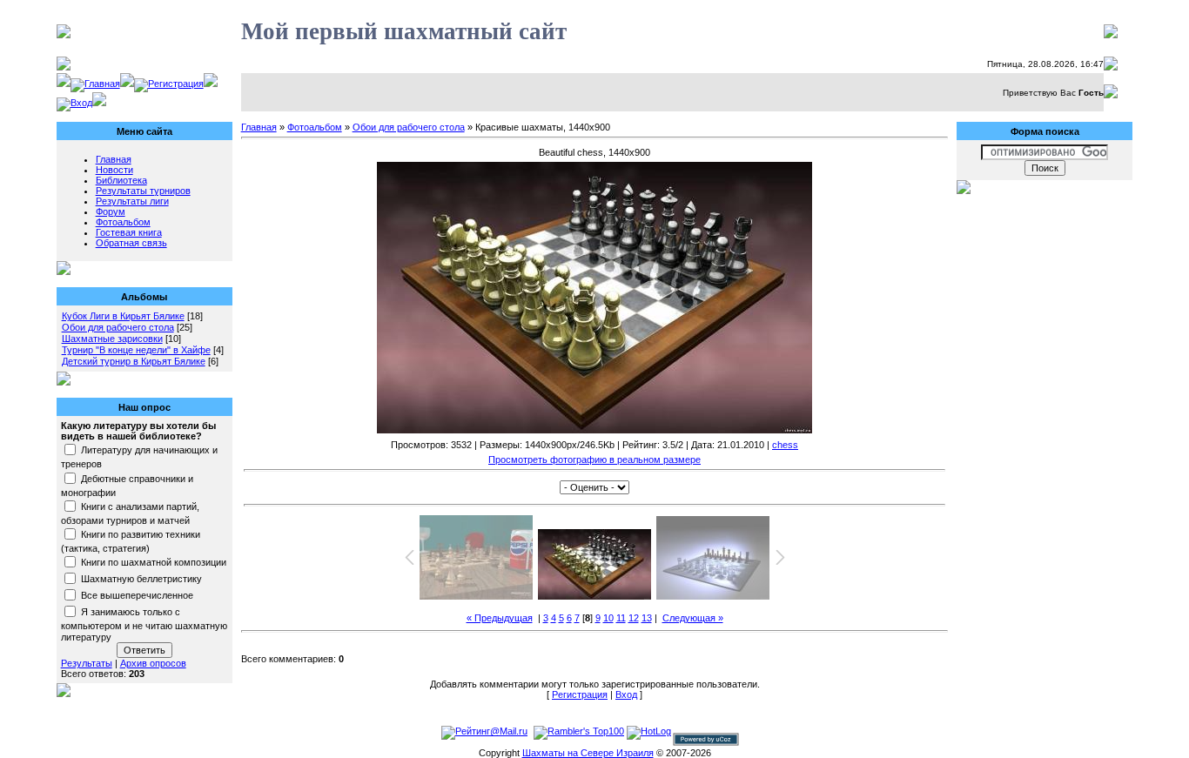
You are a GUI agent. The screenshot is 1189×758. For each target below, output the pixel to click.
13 (647, 618)
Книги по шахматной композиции (153, 562)
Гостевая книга (129, 232)
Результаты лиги (132, 201)
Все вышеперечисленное (137, 595)
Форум (110, 211)
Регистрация (580, 694)
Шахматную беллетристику (141, 579)
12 (633, 618)
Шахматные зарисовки (112, 338)
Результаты (86, 663)
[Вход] (74, 102)
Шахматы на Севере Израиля (588, 753)
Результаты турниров (143, 190)
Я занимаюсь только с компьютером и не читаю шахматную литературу (144, 625)
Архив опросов (153, 663)
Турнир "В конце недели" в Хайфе (136, 350)
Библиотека (121, 180)
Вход (626, 694)
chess (785, 444)
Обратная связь (131, 243)
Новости (114, 169)
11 (621, 618)
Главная (113, 159)
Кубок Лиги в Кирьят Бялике (123, 316)
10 (608, 618)
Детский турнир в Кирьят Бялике (133, 361)
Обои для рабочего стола (118, 327)
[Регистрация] (169, 83)
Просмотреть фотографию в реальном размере (594, 459)
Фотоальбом (123, 222)
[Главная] (95, 83)
